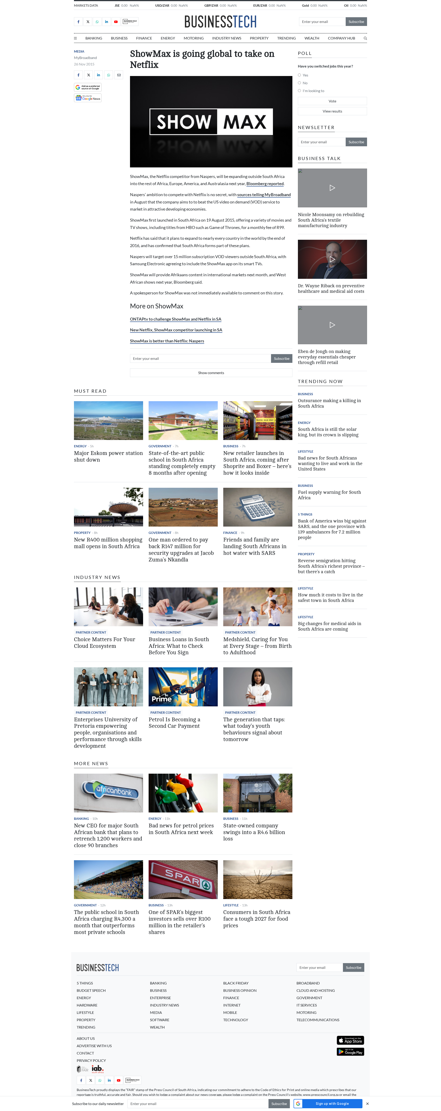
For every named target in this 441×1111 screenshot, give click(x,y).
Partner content (91, 632)
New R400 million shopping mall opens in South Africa (108, 543)
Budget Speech (91, 990)
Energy (168, 38)
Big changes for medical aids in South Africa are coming (329, 626)
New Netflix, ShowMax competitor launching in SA (176, 329)
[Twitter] (87, 21)
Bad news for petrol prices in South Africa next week (181, 829)
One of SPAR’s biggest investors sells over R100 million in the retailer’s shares (180, 922)
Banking (93, 38)
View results (332, 111)
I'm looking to (313, 90)
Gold (305, 5)
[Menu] (75, 38)
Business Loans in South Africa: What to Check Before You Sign (179, 646)
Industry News (226, 38)
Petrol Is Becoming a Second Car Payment (174, 722)
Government (160, 446)
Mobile (230, 1012)
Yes (305, 75)
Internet (231, 1005)
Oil (346, 5)
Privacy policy (91, 1060)
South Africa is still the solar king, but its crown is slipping (328, 432)
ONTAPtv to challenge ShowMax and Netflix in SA (175, 319)
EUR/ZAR (260, 5)
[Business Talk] (130, 21)
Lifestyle (231, 905)
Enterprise (160, 997)
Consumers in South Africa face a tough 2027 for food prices (256, 919)
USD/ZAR (162, 5)
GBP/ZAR (211, 5)
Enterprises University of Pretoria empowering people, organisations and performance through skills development (108, 732)
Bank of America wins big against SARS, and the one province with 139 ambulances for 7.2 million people (332, 529)
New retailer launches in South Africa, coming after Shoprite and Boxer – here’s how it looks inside (257, 463)
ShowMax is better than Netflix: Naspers (167, 340)
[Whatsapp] (97, 21)
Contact (85, 1053)
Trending (286, 38)
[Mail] (118, 74)
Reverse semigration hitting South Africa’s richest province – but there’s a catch (331, 566)
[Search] (365, 38)
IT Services (307, 1005)
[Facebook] (78, 21)
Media (79, 51)
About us (86, 1038)
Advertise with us (94, 1045)
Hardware (87, 1005)
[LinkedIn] (106, 21)
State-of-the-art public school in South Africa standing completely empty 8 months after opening (182, 463)
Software (159, 1020)
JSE (117, 5)
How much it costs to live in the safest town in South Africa (330, 597)
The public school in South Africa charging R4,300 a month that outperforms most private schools (106, 922)
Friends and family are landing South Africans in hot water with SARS (254, 546)
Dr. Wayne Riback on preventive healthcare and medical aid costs (331, 288)
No (305, 83)
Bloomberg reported (265, 183)
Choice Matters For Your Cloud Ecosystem (104, 642)
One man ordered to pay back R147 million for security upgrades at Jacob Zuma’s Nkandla (181, 550)
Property (259, 38)
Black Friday (236, 983)
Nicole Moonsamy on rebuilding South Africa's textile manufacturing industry (331, 220)
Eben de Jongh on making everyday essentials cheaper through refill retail (327, 357)
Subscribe (356, 21)
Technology (235, 1020)
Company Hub (341, 38)
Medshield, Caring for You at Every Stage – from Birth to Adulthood (257, 646)
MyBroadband (85, 57)
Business (119, 38)
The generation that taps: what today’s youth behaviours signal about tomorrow (254, 729)
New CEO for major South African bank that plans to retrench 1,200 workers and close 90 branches (108, 836)
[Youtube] (116, 21)
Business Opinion (240, 990)
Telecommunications (318, 1020)
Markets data (86, 5)
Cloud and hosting (316, 990)
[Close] (367, 1103)
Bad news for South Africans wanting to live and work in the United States (330, 464)
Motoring (194, 38)
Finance (144, 38)
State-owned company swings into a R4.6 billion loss (254, 832)
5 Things (305, 514)
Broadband (308, 983)
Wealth (312, 38)
